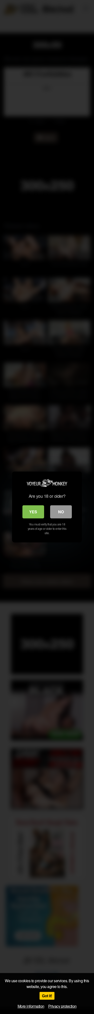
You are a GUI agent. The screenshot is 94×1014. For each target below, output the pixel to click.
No (61, 512)
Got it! (47, 995)
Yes (33, 512)
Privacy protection (62, 1006)
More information (31, 1006)
